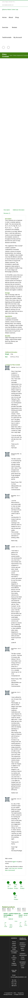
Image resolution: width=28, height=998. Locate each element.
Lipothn (11, 913)
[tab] (6, 210)
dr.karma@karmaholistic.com (7, 5)
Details (3, 926)
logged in (14, 861)
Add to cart (4, 924)
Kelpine (16, 913)
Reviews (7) (7, 213)
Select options (9, 925)
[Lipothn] (9, 909)
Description (7, 210)
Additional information (18, 210)
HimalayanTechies (8, 994)
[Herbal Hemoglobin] (4, 909)
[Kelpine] (14, 909)
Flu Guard (20, 914)
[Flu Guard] (19, 909)
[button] (8, 47)
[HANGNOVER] (24, 909)
